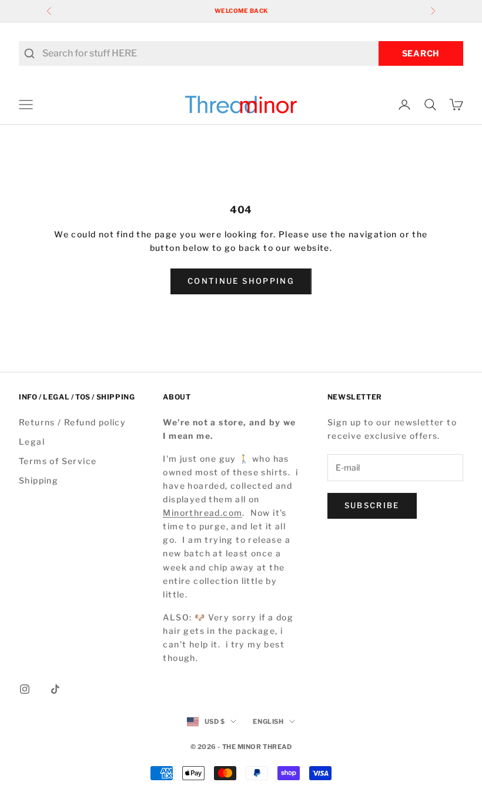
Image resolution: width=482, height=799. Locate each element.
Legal (32, 441)
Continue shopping (241, 281)
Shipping (38, 480)
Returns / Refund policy (72, 422)
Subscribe (372, 505)
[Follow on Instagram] (25, 689)
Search (421, 53)
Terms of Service (57, 461)
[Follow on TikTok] (55, 689)
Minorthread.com (202, 513)
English (268, 721)
